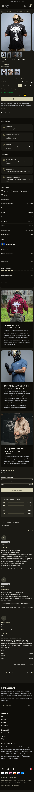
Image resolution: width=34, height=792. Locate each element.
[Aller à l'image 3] (14, 55)
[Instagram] (3, 769)
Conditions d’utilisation (8, 782)
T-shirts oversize (12, 11)
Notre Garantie (5, 112)
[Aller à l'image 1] (3, 55)
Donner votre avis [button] (17, 490)
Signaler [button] (18, 568)
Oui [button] (15, 568)
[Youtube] (8, 769)
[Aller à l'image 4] (19, 55)
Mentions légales (5, 785)
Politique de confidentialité (24, 780)
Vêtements (3, 11)
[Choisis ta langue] (31, 769)
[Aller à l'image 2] (9, 55)
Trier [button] (2, 522)
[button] (6, 672)
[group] (17, 470)
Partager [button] (23, 568)
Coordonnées (15, 785)
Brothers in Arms (12, 777)
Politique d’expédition (22, 782)
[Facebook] (14, 769)
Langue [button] (9, 522)
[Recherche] (25, 6)
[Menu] (3, 6)
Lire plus (3, 108)
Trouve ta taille (26, 82)
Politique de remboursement (8, 780)
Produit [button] (15, 522)
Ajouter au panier (17, 99)
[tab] (29, 531)
